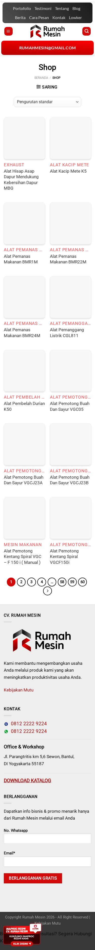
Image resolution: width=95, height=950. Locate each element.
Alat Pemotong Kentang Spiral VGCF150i (64, 556)
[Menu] (8, 31)
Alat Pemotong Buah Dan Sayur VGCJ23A (23, 480)
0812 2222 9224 (27, 724)
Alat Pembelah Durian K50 (24, 406)
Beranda (41, 78)
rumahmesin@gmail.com (47, 47)
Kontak (58, 17)
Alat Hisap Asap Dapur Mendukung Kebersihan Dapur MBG (21, 180)
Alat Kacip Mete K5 (68, 171)
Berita (20, 17)
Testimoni (42, 8)
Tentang (62, 8)
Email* (9, 853)
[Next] (47, 590)
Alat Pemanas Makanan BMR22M (68, 259)
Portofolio (22, 8)
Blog (76, 8)
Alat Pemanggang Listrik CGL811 (67, 332)
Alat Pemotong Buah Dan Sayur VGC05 (69, 406)
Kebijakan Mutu (18, 689)
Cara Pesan (39, 17)
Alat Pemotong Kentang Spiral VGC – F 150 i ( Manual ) (22, 556)
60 (83, 582)
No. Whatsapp (16, 830)
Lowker (75, 17)
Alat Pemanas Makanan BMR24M (22, 332)
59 (72, 582)
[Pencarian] (86, 31)
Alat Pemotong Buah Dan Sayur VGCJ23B (69, 480)
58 (62, 582)
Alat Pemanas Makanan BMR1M (21, 259)
